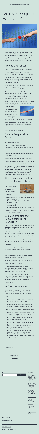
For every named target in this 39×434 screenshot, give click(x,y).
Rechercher (4, 372)
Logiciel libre (19, 3)
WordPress (14, 429)
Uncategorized (31, 347)
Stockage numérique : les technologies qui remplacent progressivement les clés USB (32, 411)
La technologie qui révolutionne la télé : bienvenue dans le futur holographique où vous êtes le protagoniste (32, 386)
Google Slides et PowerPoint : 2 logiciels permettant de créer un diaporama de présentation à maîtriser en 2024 (32, 404)
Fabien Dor (8, 348)
